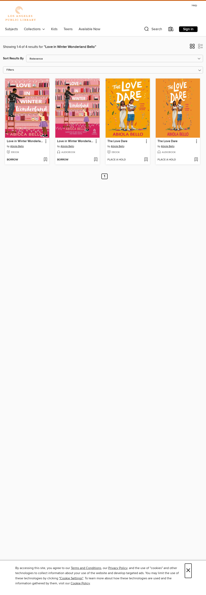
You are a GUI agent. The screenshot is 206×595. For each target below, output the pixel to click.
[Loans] (171, 30)
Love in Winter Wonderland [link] (25, 141)
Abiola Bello (17, 146)
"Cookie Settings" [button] (71, 578)
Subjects (11, 29)
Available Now (89, 29)
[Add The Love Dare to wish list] (145, 159)
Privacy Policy (117, 568)
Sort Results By (13, 58)
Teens (68, 29)
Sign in (188, 29)
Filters (10, 70)
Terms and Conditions (86, 568)
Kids (54, 29)
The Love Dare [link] (117, 141)
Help (194, 5)
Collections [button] (33, 29)
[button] (152, 30)
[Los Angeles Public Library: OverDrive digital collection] (20, 14)
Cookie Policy (80, 583)
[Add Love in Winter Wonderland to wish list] (45, 159)
